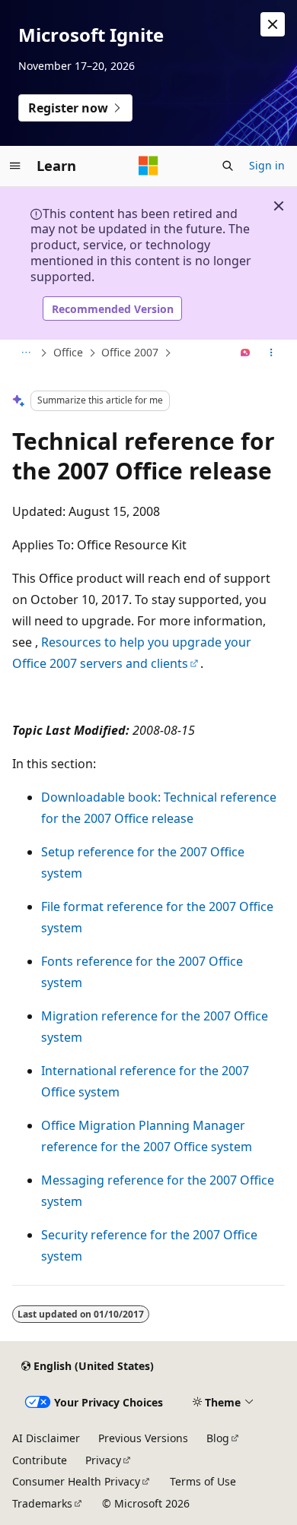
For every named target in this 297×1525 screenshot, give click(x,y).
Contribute (39, 1460)
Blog (217, 1438)
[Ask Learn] (245, 353)
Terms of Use (203, 1481)
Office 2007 (129, 352)
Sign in (267, 165)
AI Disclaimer (46, 1438)
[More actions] (271, 353)
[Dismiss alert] (272, 24)
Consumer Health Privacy (76, 1481)
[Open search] (227, 165)
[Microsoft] (148, 166)
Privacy (103, 1460)
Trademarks (42, 1503)
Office (68, 352)
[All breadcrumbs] (25, 353)
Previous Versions (143, 1438)
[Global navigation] (15, 165)
